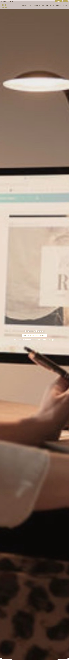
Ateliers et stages (50, 5)
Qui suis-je (58, 5)
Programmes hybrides (39, 5)
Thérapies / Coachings (26, 5)
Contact (65, 5)
